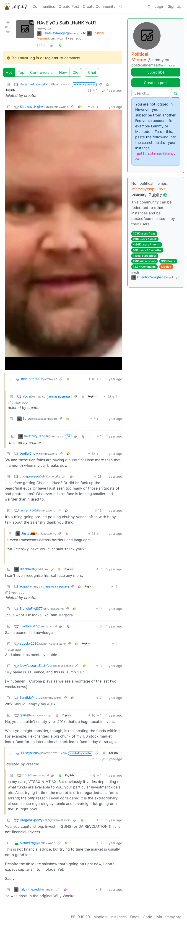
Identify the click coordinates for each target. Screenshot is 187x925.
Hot (9, 72)
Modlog (166, 266)
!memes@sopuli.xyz (148, 189)
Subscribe (155, 72)
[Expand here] (25, 29)
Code (147, 916)
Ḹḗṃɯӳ (19, 6)
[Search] (149, 6)
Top (21, 72)
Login (159, 6)
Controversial (41, 72)
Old (75, 72)
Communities (43, 6)
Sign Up (175, 6)
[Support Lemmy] (120, 6)
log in (34, 57)
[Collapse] (8, 84)
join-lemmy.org (169, 916)
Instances (118, 916)
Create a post (156, 82)
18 (43, 45)
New (63, 72)
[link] (51, 45)
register (51, 57)
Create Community (99, 6)
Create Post (69, 6)
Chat (92, 72)
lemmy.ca (44, 28)
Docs (134, 916)
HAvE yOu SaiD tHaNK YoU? (67, 23)
